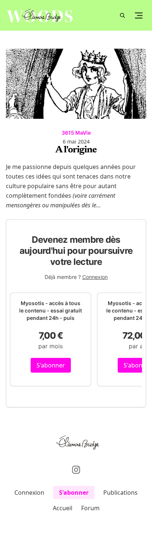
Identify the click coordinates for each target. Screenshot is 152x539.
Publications (120, 492)
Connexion (95, 277)
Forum (90, 508)
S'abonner (51, 365)
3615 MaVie (76, 132)
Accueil (62, 508)
